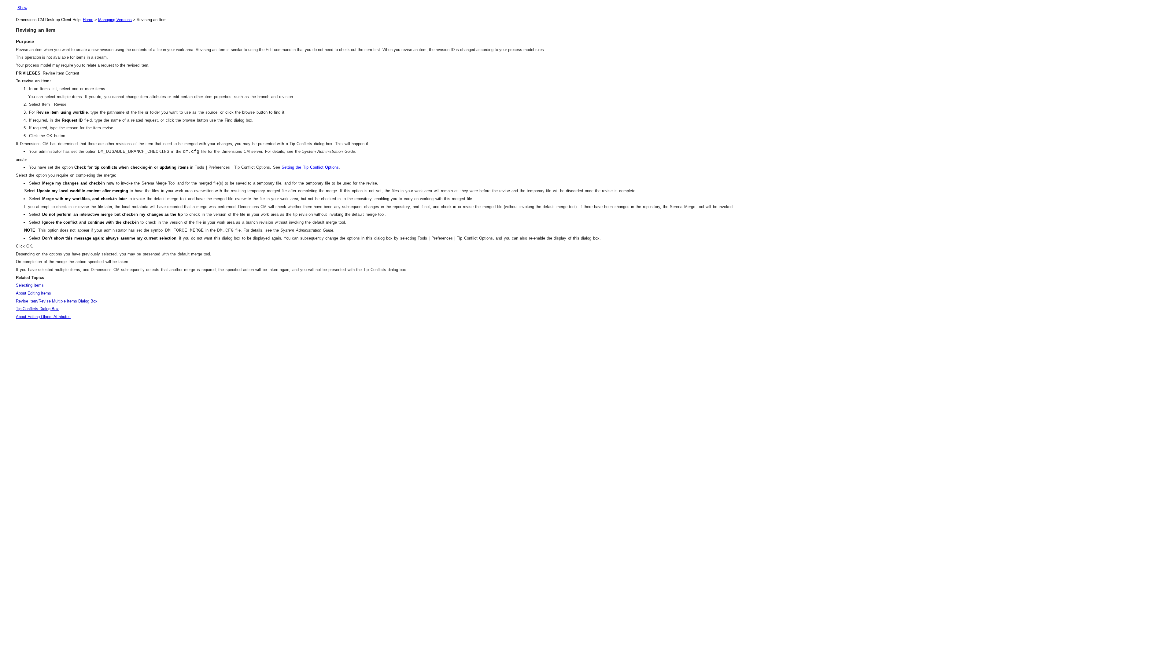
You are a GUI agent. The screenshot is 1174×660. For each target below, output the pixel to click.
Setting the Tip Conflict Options (310, 167)
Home (88, 19)
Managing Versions (115, 19)
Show (22, 8)
